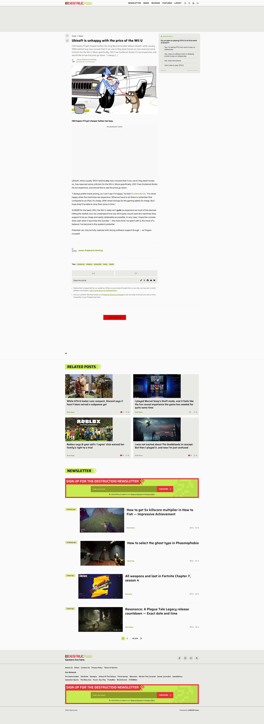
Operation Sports (72, 680)
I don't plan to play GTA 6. (174, 65)
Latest (178, 3)
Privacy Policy (150, 494)
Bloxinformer (122, 680)
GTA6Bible (133, 680)
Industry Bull (97, 264)
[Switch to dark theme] (193, 3)
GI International (138, 193)
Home (74, 36)
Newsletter (134, 3)
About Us (69, 668)
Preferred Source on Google (113, 295)
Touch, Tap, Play (99, 680)
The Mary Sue (85, 680)
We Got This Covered (147, 676)
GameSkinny (177, 676)
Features (167, 3)
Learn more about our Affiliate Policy (103, 290)
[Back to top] (66, 353)
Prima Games (123, 676)
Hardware (89, 264)
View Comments (114, 317)
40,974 (135, 638)
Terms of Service (136, 494)
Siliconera (133, 676)
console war (80, 264)
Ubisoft (111, 264)
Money (105, 264)
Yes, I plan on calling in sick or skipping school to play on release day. (179, 55)
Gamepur (93, 676)
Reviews (155, 3)
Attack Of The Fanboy (107, 676)
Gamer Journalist (164, 676)
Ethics (76, 668)
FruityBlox (111, 680)
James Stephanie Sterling (86, 59)
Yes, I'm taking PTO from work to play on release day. (179, 48)
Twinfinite (84, 676)
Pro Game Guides (72, 676)
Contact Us (85, 668)
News (146, 3)
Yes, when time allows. (172, 61)
